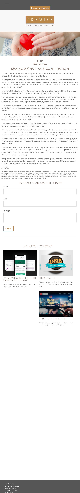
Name (5, 186)
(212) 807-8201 (14, 486)
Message (6, 210)
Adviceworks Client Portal (41, 8)
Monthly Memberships (51, 319)
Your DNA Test (47, 278)
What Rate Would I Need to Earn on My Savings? (19, 279)
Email (5, 198)
